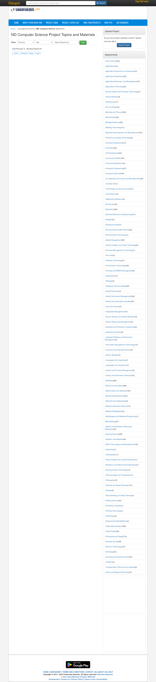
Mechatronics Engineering (116, 401)
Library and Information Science (118, 375)
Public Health (111, 531)
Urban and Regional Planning (117, 572)
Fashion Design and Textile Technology (121, 245)
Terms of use (89, 679)
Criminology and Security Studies (118, 189)
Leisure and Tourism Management (119, 370)
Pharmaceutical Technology (116, 470)
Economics (110, 204)
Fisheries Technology (114, 260)
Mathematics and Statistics (116, 390)
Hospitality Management (115, 311)
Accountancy (111, 61)
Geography (110, 276)
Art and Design (111, 107)
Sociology (109, 551)
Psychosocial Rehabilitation (116, 521)
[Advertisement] (89, 13)
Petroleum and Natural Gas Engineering (121, 465)
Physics (109, 490)
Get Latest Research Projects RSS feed (79, 677)
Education (109, 209)
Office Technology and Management (120, 444)
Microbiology (111, 421)
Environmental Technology (116, 235)
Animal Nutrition (112, 96)
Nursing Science (112, 434)
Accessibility (102, 679)
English (108, 219)
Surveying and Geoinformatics (117, 557)
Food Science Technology (116, 265)
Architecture (110, 102)
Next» (32, 53)
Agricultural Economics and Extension (120, 71)
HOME (45, 672)
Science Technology (113, 546)
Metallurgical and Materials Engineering (121, 416)
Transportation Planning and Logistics (120, 567)
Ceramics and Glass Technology (118, 137)
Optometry (110, 449)
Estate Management (113, 240)
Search (102, 3)
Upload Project (124, 45)
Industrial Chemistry (113, 332)
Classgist (14, 2)
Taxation (109, 562)
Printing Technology (113, 511)
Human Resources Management (118, 322)
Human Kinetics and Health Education (120, 316)
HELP (110, 672)
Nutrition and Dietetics (114, 439)
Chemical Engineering (114, 143)
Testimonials (54, 679)
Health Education (112, 291)
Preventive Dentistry (113, 505)
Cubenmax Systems (105, 674)
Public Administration (114, 526)
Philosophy (110, 480)
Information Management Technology (120, 344)
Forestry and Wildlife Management (119, 270)
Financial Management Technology (119, 250)
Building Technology (113, 127)
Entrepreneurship (112, 224)
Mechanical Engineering (115, 396)
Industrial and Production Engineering (120, 327)
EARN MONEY (55, 672)
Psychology (110, 516)
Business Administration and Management (122, 132)
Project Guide (52, 22)
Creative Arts (111, 183)
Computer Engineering (114, 168)
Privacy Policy (77, 679)
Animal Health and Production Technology (122, 91)
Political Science (112, 500)
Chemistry (110, 148)
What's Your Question (32, 22)
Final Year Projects (92, 22)
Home (16, 22)
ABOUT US (102, 672)
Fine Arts (109, 255)
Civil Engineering (112, 153)
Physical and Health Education (117, 485)
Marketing (109, 380)
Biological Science (113, 122)
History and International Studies (118, 301)
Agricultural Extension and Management (121, 81)
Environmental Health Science (117, 229)
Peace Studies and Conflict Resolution (120, 459)
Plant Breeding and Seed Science (119, 495)
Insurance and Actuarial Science (118, 350)
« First (15, 53)
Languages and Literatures (116, 365)
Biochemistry (111, 117)
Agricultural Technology (115, 86)
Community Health (113, 158)
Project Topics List (70, 22)
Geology (109, 281)
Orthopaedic (110, 454)
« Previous (24, 53)
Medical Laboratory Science (116, 406)
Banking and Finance (114, 112)
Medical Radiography (114, 411)
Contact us (65, 679)
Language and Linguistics (116, 360)
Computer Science (113, 173)
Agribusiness (111, 66)
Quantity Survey (112, 541)
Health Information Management (118, 296)
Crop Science (111, 194)
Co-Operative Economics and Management (122, 178)
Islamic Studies (111, 355)
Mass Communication (114, 385)
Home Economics (112, 306)
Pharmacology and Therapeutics (118, 475)
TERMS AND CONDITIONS (73, 672)
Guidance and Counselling (116, 286)
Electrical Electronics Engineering (118, 214)
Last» (38, 53)
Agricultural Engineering (115, 76)
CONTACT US (91, 672)
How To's (108, 22)
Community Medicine (114, 163)
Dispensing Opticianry (114, 199)
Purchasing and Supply (115, 536)
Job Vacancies (122, 22)
